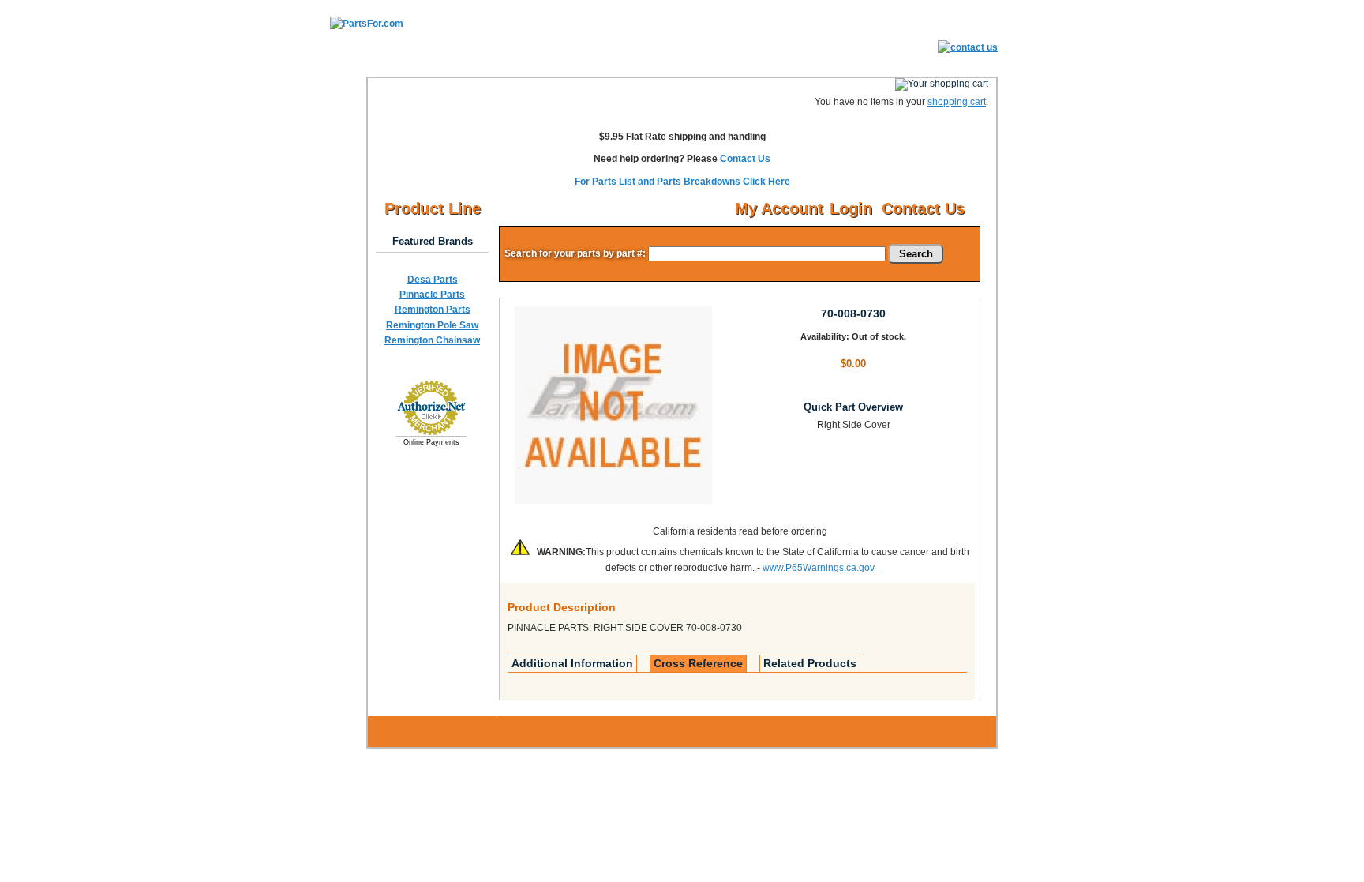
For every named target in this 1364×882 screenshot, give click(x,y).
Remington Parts (432, 309)
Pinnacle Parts (432, 294)
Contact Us (745, 158)
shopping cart (956, 101)
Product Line (432, 208)
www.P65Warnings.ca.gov (819, 567)
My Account (779, 208)
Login (851, 208)
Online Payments (431, 442)
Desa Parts (432, 279)
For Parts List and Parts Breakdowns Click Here (682, 181)
